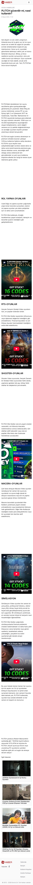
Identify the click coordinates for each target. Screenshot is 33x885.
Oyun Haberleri (8, 7)
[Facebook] (9, 866)
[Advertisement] (16, 85)
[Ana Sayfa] (6, 2)
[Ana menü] (29, 2)
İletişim (22, 866)
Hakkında (23, 862)
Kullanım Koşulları (26, 869)
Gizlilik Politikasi (25, 873)
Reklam (22, 877)
